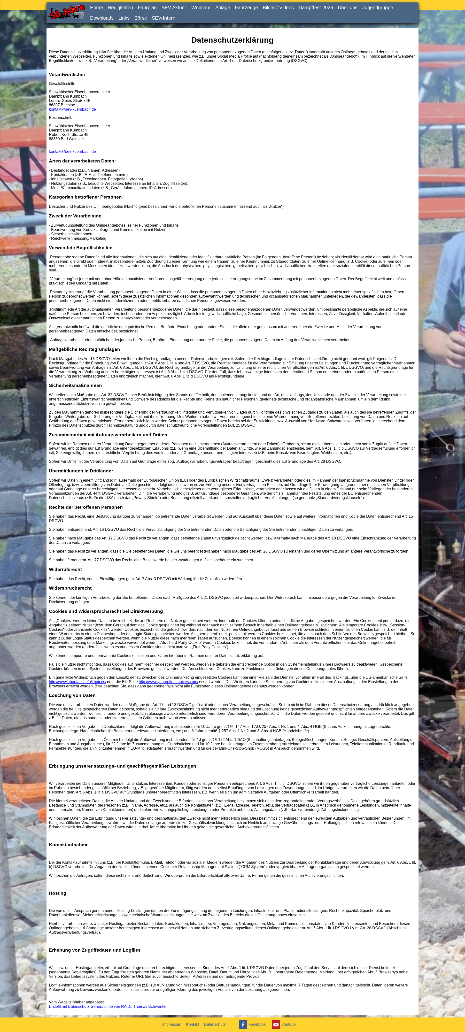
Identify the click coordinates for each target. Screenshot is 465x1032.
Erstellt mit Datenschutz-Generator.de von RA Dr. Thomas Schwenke (107, 1006)
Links (124, 18)
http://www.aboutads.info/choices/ (77, 682)
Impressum (171, 1024)
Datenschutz (214, 1024)
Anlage (222, 7)
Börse (140, 18)
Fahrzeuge (246, 7)
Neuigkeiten (120, 7)
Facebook (257, 1024)
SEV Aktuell (174, 7)
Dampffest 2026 (316, 7)
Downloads (102, 18)
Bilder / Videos (278, 7)
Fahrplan (147, 7)
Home (96, 7)
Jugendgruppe (377, 7)
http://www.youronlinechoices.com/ (168, 682)
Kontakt (192, 1024)
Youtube (288, 1024)
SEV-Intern (163, 18)
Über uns (347, 7)
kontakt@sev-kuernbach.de (72, 109)
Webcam (200, 7)
